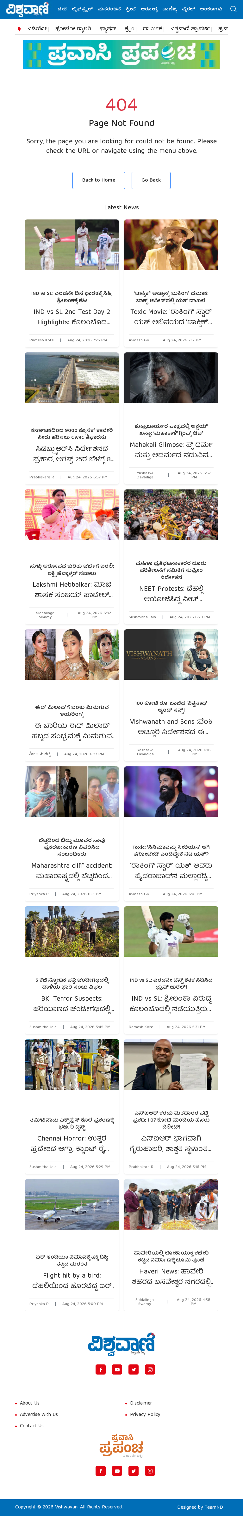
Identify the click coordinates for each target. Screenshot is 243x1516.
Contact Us (32, 1426)
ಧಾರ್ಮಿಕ (152, 29)
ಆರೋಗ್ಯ (149, 9)
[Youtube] (117, 1369)
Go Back (151, 180)
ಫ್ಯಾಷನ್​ (108, 29)
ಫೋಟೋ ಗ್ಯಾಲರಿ (73, 29)
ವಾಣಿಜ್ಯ (169, 9)
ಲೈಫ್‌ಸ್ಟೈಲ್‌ (82, 9)
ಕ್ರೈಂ (129, 29)
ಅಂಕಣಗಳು (211, 9)
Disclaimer (141, 1403)
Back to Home (98, 180)
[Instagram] (150, 1369)
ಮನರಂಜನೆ (109, 9)
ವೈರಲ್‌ (188, 9)
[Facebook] (100, 1369)
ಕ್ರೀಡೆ (131, 9)
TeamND (214, 1507)
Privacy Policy (145, 1415)
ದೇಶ (62, 9)
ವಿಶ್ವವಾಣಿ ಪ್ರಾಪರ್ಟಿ (190, 29)
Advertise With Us (39, 1415)
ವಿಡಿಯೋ (37, 29)
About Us (30, 1403)
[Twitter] (133, 1369)
